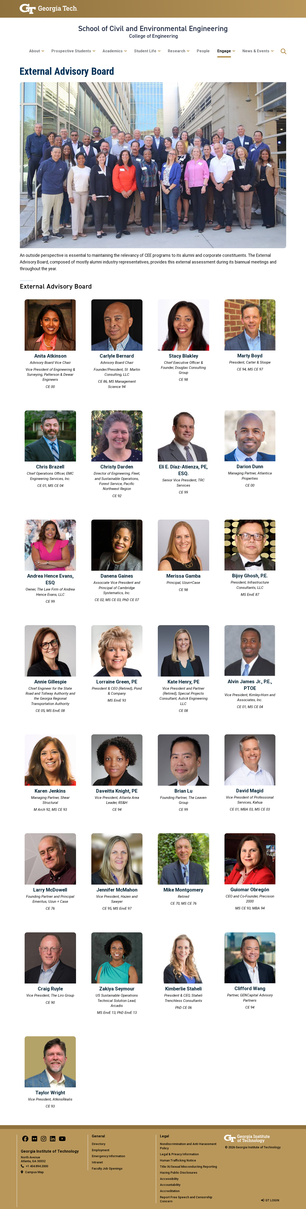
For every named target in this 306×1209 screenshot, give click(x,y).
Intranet (97, 1162)
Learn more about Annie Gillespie (50, 669)
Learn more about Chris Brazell (50, 449)
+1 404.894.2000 (37, 1166)
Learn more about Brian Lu (183, 773)
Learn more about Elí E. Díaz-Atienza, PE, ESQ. (183, 453)
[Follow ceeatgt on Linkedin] (52, 1140)
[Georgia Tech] (247, 1138)
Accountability (170, 1185)
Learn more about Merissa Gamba (183, 556)
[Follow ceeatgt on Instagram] (43, 1140)
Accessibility (169, 1179)
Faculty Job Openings (107, 1168)
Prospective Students (71, 51)
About (34, 51)
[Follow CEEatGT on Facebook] (25, 1140)
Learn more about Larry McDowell (50, 872)
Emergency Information (108, 1156)
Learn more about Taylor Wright (50, 1073)
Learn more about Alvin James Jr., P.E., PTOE (250, 667)
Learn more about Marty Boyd (250, 336)
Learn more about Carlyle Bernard (117, 344)
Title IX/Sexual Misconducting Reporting (188, 1166)
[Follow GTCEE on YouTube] (62, 1140)
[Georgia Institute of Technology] (49, 7)
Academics (113, 51)
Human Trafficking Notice (178, 1160)
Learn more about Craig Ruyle (50, 969)
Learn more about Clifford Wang (250, 971)
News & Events (255, 51)
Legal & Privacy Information (179, 1154)
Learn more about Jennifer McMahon (117, 872)
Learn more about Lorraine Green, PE (117, 664)
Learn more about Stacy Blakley (183, 341)
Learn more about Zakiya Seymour (117, 974)
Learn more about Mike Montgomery (183, 870)
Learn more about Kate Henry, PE (183, 669)
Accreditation (170, 1191)
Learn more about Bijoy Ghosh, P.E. (250, 559)
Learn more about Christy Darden (117, 455)
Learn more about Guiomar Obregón (250, 872)
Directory (98, 1144)
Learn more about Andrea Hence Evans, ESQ (50, 562)
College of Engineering (153, 36)
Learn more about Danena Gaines (117, 562)
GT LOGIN (272, 1200)
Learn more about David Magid (250, 773)
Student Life (145, 51)
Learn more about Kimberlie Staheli (183, 971)
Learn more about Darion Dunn (250, 449)
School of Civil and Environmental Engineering (153, 28)
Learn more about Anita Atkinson (50, 344)
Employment (100, 1150)
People (203, 51)
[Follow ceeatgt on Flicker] (34, 1140)
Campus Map (34, 1172)
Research (176, 51)
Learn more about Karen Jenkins (50, 773)
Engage (224, 51)
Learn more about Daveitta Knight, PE (117, 773)
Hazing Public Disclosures (178, 1172)
